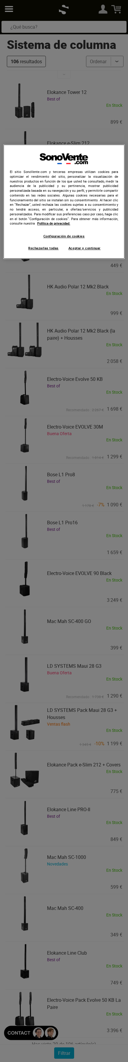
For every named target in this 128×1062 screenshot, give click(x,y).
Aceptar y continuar (84, 248)
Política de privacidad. (53, 224)
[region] (64, 201)
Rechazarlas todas (43, 248)
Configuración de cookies (64, 236)
